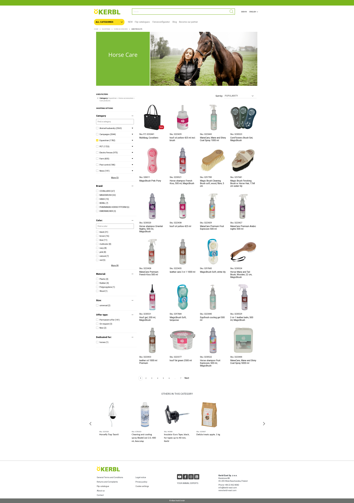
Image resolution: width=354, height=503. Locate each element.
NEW (130, 22)
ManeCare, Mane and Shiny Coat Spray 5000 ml (243, 361)
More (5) (115, 178)
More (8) (115, 265)
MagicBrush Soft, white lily (213, 272)
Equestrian (106, 29)
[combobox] (183, 11)
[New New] (152, 130)
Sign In (244, 12)
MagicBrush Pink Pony (150, 180)
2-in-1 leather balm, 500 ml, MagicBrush (241, 318)
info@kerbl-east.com (227, 488)
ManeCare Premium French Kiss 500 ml (148, 273)
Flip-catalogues (142, 22)
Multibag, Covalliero (148, 137)
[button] (253, 12)
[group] (112, 423)
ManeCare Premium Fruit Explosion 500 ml (212, 227)
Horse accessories (121, 29)
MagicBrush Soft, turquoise (178, 318)
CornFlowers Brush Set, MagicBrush (241, 139)
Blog (174, 22)
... (175, 378)
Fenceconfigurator (161, 22)
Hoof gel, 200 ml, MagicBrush (147, 318)
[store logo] (111, 11)
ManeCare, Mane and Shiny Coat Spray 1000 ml (213, 139)
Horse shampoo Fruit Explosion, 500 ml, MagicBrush (210, 363)
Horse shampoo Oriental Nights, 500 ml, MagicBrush (151, 229)
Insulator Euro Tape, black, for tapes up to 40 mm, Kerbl (176, 437)
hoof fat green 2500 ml (181, 360)
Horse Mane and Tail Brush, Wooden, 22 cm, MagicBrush (241, 274)
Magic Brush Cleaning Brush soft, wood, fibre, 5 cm (212, 183)
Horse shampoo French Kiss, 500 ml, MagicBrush (182, 182)
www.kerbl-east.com (227, 490)
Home (96, 29)
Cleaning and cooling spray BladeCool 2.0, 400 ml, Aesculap (144, 437)
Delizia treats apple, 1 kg (208, 434)
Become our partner (188, 22)
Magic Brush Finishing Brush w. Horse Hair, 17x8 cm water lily (242, 183)
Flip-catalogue (103, 486)
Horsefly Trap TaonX (109, 434)
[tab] (177, 22)
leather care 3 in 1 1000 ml (182, 272)
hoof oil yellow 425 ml (180, 226)
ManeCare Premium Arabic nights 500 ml (243, 227)
